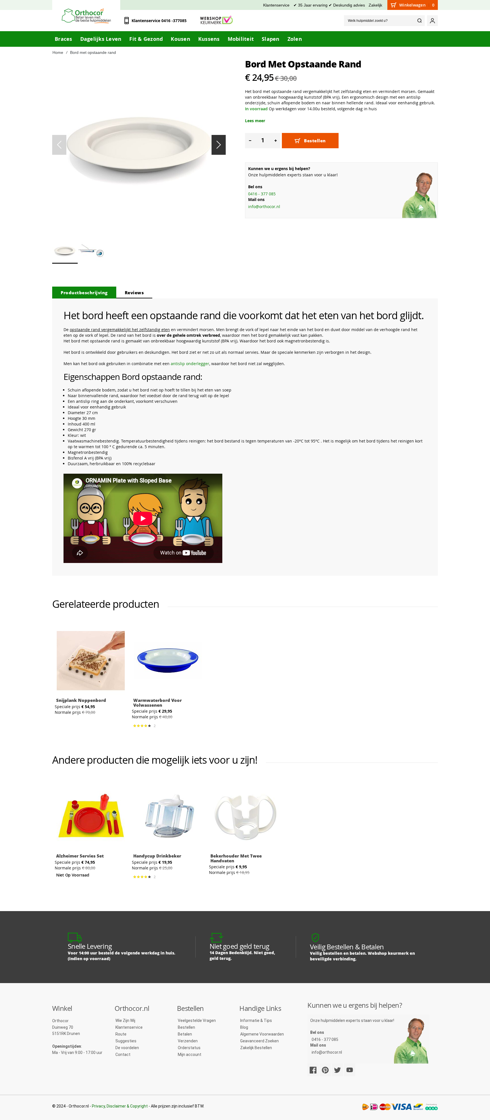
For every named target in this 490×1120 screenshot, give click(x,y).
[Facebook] (313, 1070)
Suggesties (125, 1041)
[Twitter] (337, 1070)
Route (120, 1034)
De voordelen (127, 1047)
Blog (244, 1027)
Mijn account (189, 1054)
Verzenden (188, 1041)
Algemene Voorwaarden (262, 1034)
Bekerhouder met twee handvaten (236, 858)
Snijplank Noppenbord (81, 700)
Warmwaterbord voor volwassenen (157, 702)
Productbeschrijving (84, 292)
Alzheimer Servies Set (80, 856)
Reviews (134, 292)
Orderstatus (189, 1047)
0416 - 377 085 (262, 193)
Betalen (185, 1034)
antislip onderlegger (190, 363)
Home (57, 52)
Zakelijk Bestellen (256, 1047)
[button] (219, 145)
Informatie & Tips (256, 1020)
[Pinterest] (325, 1070)
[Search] (419, 20)
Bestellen (186, 1027)
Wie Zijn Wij (125, 1020)
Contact (122, 1054)
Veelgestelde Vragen (197, 1020)
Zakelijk (375, 5)
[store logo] (86, 15)
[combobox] (384, 20)
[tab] (84, 292)
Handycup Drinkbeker (157, 856)
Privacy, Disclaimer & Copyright (120, 1106)
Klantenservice (276, 5)
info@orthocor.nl (264, 206)
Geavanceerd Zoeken (259, 1041)
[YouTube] (349, 1070)
